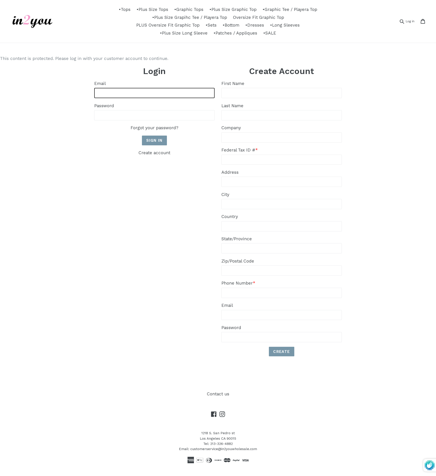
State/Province (236, 238)
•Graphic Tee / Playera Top (290, 9)
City (225, 194)
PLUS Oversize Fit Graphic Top (168, 25)
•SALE (269, 33)
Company (231, 127)
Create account (154, 152)
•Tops (125, 9)
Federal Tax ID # (239, 150)
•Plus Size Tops (152, 9)
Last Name (232, 105)
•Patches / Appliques (235, 33)
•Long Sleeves (285, 25)
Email (100, 83)
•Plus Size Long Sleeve (184, 33)
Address (230, 172)
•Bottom (231, 25)
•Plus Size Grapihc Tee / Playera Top (189, 17)
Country (229, 216)
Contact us (218, 394)
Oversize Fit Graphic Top (258, 17)
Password (104, 105)
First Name (232, 83)
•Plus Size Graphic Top (233, 9)
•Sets (211, 25)
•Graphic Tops (188, 9)
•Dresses (254, 25)
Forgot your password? (154, 127)
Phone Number (238, 283)
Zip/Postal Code (237, 261)
